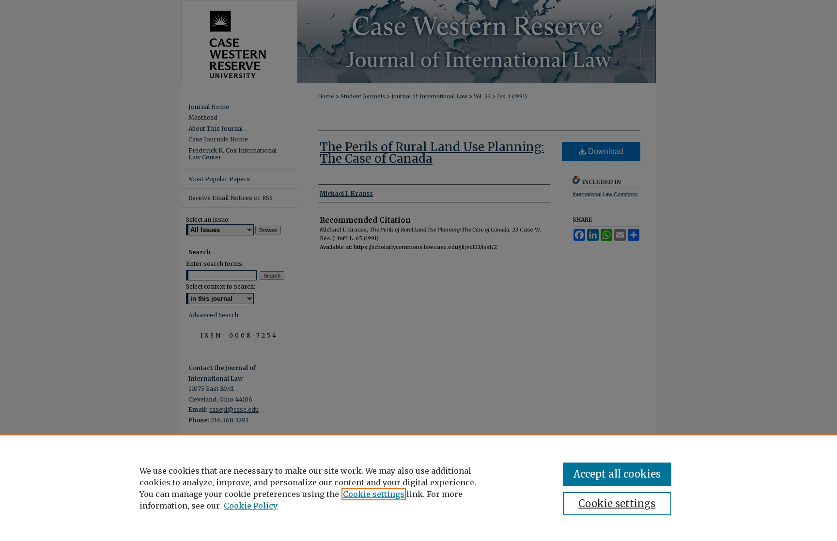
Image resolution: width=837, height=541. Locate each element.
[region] (418, 487)
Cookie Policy (251, 505)
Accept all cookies (617, 474)
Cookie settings (373, 494)
